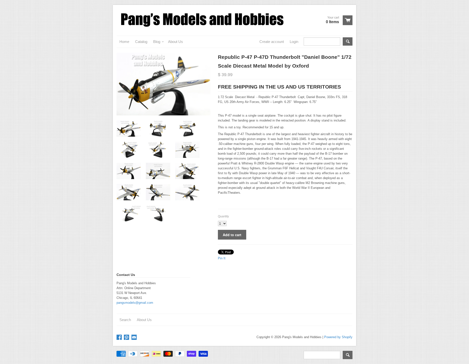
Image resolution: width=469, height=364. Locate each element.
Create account (271, 42)
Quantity (223, 216)
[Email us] (134, 337)
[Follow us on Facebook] (120, 337)
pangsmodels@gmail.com (135, 302)
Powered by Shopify (338, 337)
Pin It (221, 258)
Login (294, 42)
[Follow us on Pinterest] (127, 337)
